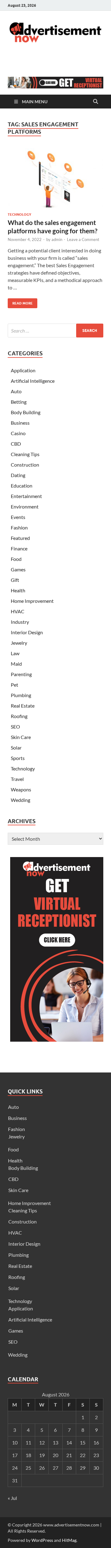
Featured (20, 538)
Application (23, 370)
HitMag (69, 1540)
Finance (19, 548)
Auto (16, 391)
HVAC (17, 611)
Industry (20, 622)
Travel (17, 779)
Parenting (21, 674)
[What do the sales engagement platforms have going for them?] (55, 177)
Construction (25, 465)
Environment (25, 506)
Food (16, 559)
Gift (15, 580)
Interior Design (27, 632)
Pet (14, 685)
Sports (18, 758)
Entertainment (26, 496)
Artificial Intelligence (33, 381)
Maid (16, 664)
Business (20, 423)
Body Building (25, 412)
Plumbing (21, 695)
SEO (15, 726)
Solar (16, 747)
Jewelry (19, 643)
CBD (16, 444)
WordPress (42, 1540)
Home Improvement (32, 601)
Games (18, 569)
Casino (18, 433)
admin (56, 239)
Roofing (19, 716)
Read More (20, 301)
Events (18, 517)
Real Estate (23, 706)
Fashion (19, 527)
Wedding (20, 800)
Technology (19, 214)
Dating (18, 475)
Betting (19, 402)
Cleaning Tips (25, 454)
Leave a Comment (83, 239)
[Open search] (95, 102)
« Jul (12, 1498)
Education (21, 485)
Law (15, 653)
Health (18, 590)
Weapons (21, 789)
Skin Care (21, 737)
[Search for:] (55, 330)
